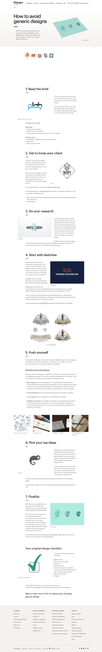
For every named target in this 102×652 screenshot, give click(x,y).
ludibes (21, 238)
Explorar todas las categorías (59, 633)
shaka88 (54, 285)
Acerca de (16, 613)
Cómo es (36, 3)
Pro (65, 3)
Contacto (16, 616)
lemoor (21, 472)
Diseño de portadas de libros (59, 630)
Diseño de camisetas (57, 628)
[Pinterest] (39, 55)
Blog (73, 616)
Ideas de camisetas (77, 630)
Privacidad (45, 648)
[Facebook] (45, 55)
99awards (74, 622)
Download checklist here (24, 577)
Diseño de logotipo (57, 613)
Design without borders (78, 619)
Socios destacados (77, 636)
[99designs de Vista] (18, 3)
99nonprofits (17, 628)
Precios (35, 625)
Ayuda (73, 639)
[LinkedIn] (83, 648)
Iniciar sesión (84, 3)
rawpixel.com (37, 433)
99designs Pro (36, 630)
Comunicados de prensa (20, 619)
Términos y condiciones (35, 648)
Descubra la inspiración (39, 622)
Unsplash (74, 435)
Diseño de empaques (57, 625)
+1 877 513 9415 (74, 3)
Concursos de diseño (38, 613)
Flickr (25, 433)
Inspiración (59, 3)
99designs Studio (37, 628)
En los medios (17, 622)
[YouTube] (33, 55)
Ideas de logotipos (76, 628)
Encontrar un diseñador (47, 3)
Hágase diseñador (76, 613)
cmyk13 (30, 119)
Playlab (38, 123)
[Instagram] (27, 55)
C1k (53, 183)
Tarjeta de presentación (58, 616)
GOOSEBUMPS (43, 303)
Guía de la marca (56, 622)
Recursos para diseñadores (79, 633)
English (58, 648)
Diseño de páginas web (58, 619)
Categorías (29, 3)
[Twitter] (51, 55)
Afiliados (74, 625)
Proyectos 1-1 (36, 616)
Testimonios (17, 625)
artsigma (86, 40)
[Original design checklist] (35, 564)
